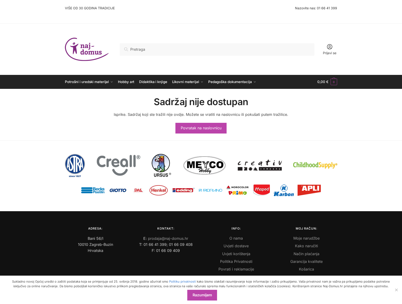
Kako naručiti (306, 246)
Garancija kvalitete (306, 261)
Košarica (306, 269)
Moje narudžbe (306, 238)
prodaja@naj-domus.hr (168, 238)
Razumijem (202, 295)
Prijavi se (329, 53)
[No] (396, 289)
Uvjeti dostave (236, 246)
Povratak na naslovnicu (201, 128)
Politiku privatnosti (182, 281)
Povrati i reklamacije (236, 269)
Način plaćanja (306, 253)
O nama (236, 238)
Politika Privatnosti (236, 261)
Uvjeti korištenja (236, 253)
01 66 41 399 (327, 8)
